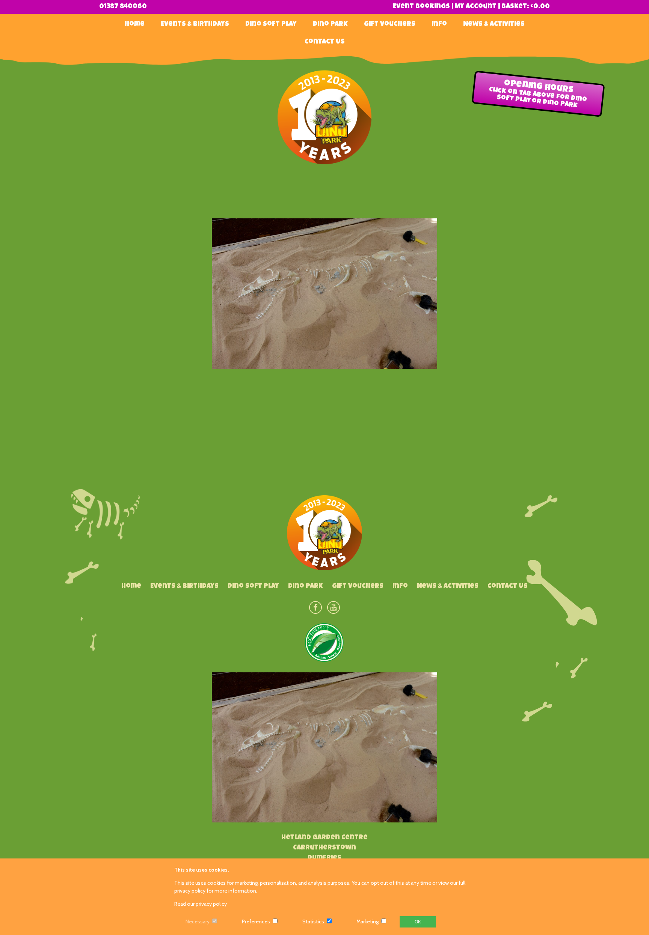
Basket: (525, 6)
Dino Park (330, 24)
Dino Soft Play (271, 24)
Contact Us (325, 42)
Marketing (367, 921)
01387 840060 (123, 6)
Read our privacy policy (200, 903)
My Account (476, 6)
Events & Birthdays (195, 24)
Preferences (256, 921)
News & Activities (494, 24)
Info (439, 24)
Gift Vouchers (389, 24)
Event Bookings (421, 6)
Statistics (313, 921)
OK (418, 921)
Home (135, 24)
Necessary (198, 921)
